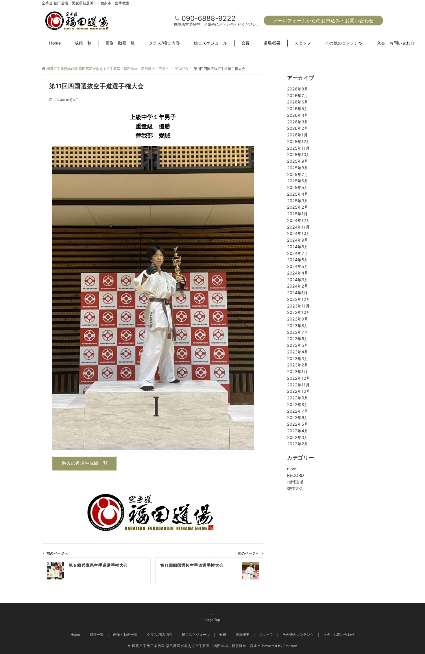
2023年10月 (298, 312)
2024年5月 (297, 266)
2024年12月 (298, 220)
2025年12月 (298, 141)
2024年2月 (297, 286)
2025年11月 (298, 148)
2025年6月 (297, 180)
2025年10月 (298, 154)
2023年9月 (297, 318)
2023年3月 (297, 358)
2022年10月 (298, 391)
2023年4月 (297, 351)
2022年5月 (297, 424)
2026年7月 (297, 95)
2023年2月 (297, 364)
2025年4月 (297, 194)
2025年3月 (297, 200)
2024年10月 (298, 233)
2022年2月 (297, 443)
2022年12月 (298, 378)
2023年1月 (297, 371)
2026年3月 (297, 121)
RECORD (295, 475)
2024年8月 (297, 246)
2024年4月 (297, 273)
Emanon (290, 646)
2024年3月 (297, 279)
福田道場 (295, 481)
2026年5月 (297, 108)
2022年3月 (297, 437)
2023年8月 (297, 325)
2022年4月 (297, 430)
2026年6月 (297, 101)
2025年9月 (297, 161)
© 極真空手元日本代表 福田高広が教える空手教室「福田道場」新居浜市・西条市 (194, 646)
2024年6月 (297, 259)
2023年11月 (298, 305)
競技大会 (295, 488)
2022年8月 (297, 404)
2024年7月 (297, 253)
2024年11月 (298, 227)
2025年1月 (297, 213)
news (292, 468)
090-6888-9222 (209, 18)
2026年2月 (297, 128)
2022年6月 (297, 417)
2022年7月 (297, 411)
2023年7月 (297, 332)
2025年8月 (297, 167)
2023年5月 (297, 345)
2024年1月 (297, 292)
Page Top (212, 620)
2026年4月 (297, 115)
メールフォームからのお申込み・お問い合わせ (323, 20)
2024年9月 (297, 240)
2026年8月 (297, 88)
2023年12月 (298, 299)
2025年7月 (297, 174)
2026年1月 (297, 134)
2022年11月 (298, 384)
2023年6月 (297, 338)
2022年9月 (297, 397)
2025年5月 (297, 187)
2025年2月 (297, 207)
